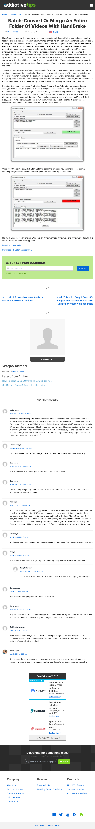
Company (13, 779)
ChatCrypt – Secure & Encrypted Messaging (23, 385)
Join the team (14, 797)
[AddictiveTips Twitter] (61, 815)
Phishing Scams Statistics (49, 789)
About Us (11, 785)
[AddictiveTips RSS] (75, 815)
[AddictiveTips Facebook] (54, 815)
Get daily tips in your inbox (26, 263)
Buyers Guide (43, 785)
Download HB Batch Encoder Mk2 (17, 250)
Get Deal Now (54, 697)
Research (43, 779)
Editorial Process (15, 789)
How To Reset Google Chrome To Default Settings (27, 381)
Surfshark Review (75, 789)
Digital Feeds (18, 371)
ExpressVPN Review (77, 793)
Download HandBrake (11, 245)
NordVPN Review (75, 785)
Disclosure (39, 825)
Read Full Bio (47, 359)
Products (73, 779)
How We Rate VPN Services (46, 738)
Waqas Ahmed (12, 32)
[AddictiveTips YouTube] (68, 815)
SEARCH (64, 761)
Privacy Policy (54, 825)
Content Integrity (15, 793)
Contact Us (12, 801)
